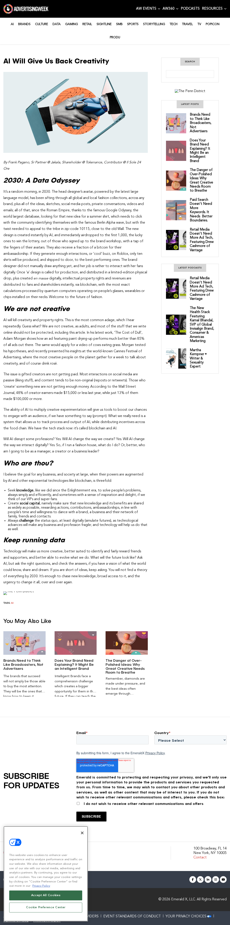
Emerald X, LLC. (183, 899)
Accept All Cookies (45, 895)
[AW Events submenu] (159, 8)
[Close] (82, 833)
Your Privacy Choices (186, 916)
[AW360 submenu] (177, 8)
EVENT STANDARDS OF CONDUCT (132, 916)
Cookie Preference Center (45, 907)
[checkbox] (151, 803)
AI (12, 603)
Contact (200, 857)
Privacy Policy (155, 753)
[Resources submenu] (225, 8)
